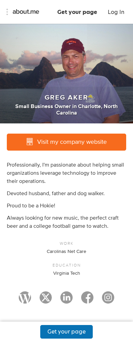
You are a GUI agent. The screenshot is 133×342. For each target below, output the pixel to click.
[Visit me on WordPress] (25, 300)
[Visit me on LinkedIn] (66, 300)
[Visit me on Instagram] (108, 300)
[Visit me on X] (46, 300)
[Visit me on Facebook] (87, 300)
